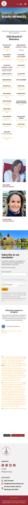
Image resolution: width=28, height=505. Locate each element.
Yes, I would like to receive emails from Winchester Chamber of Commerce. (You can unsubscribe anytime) (14, 280)
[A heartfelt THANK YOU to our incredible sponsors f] (14, 394)
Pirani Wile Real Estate (7, 49)
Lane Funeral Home (21, 120)
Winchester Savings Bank (21, 126)
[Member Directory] (2, 471)
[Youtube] (10, 465)
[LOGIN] (17, 4)
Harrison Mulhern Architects (6, 103)
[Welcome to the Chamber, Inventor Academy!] (14, 342)
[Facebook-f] (6, 465)
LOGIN (20, 4)
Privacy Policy (14, 497)
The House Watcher (6, 81)
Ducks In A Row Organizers (21, 88)
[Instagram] (2, 465)
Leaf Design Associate (7, 88)
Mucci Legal (21, 95)
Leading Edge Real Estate (7, 111)
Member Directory (7, 472)
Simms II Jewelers (21, 67)
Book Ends (21, 104)
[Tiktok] (14, 465)
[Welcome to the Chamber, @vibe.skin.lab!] (14, 420)
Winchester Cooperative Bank (7, 119)
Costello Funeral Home (7, 75)
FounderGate (6, 126)
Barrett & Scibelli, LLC (7, 59)
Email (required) (6, 271)
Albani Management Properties (21, 60)
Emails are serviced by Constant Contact (13, 300)
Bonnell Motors (21, 75)
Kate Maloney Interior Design (7, 96)
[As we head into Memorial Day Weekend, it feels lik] (14, 368)
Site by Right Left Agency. (19, 502)
